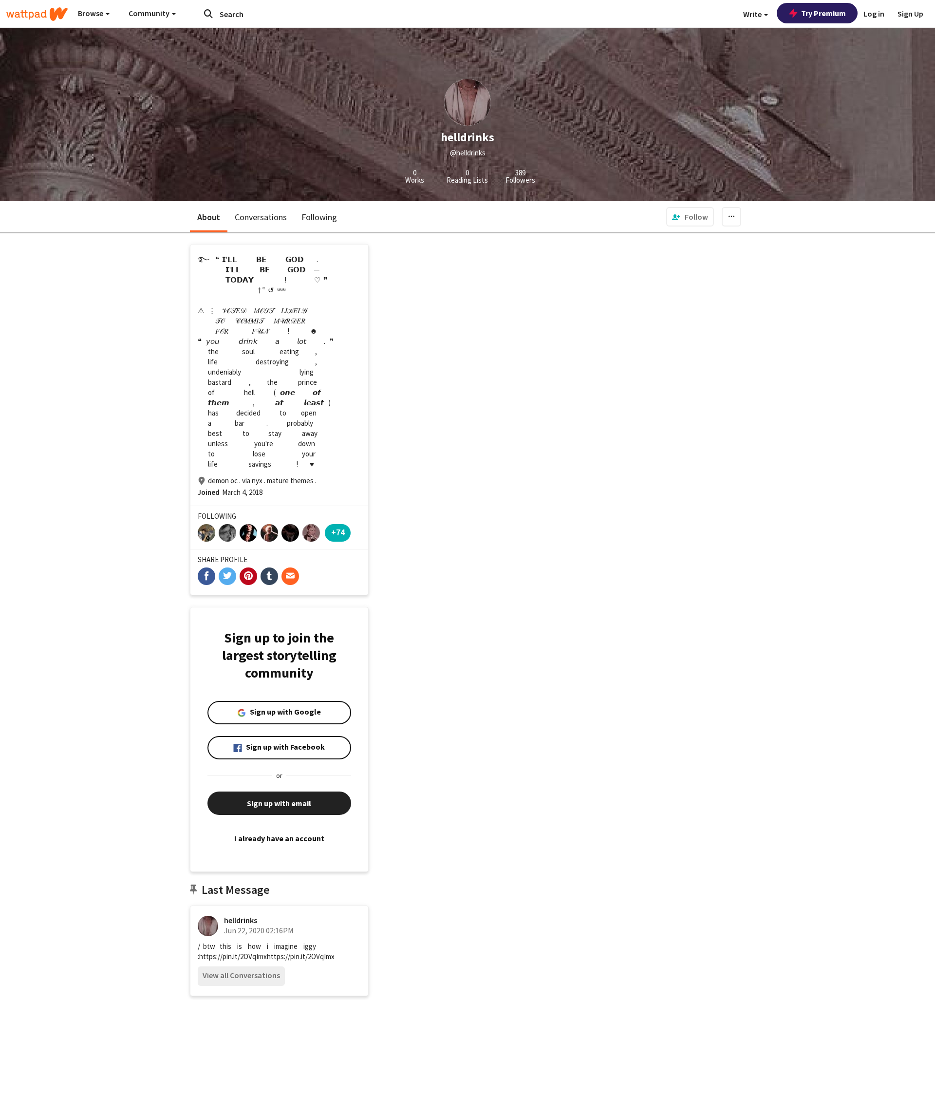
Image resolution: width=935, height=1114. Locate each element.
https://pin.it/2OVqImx (233, 956)
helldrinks (240, 920)
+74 (338, 532)
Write (753, 14)
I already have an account (279, 838)
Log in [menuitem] (873, 14)
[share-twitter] (227, 576)
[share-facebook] (206, 576)
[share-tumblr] (269, 576)
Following (319, 217)
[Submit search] (208, 13)
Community (150, 13)
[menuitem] (690, 217)
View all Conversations (241, 975)
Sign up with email (279, 803)
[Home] (37, 14)
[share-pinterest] (248, 576)
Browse (91, 13)
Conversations (261, 217)
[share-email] (290, 576)
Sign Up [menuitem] (910, 14)
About (208, 217)
